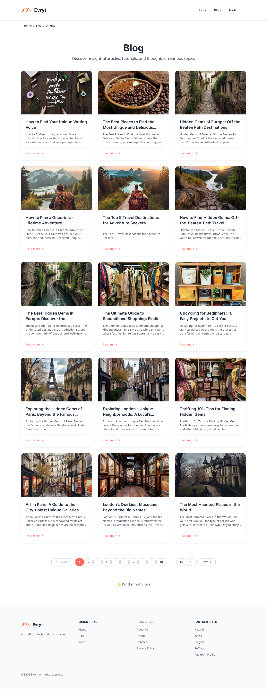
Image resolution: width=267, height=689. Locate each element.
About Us (142, 629)
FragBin (199, 642)
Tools (232, 10)
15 (191, 562)
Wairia (198, 635)
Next (205, 562)
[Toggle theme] (244, 11)
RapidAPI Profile (204, 654)
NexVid (199, 629)
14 (181, 562)
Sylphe (141, 635)
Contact (142, 642)
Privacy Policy (146, 648)
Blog (217, 10)
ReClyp (199, 648)
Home (201, 10)
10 (161, 562)
